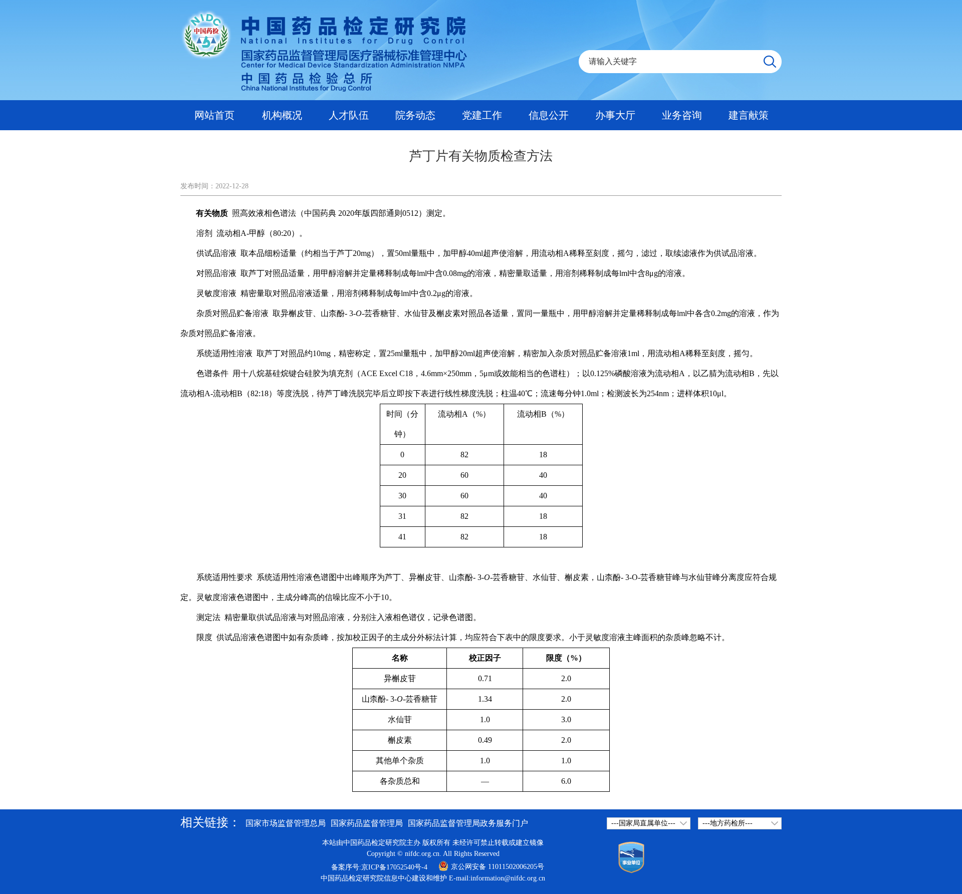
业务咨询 (682, 115)
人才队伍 (349, 115)
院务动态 (415, 115)
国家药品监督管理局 (367, 823)
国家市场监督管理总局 (286, 823)
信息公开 (549, 115)
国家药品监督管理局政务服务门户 (468, 823)
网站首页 (214, 115)
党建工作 (482, 115)
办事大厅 (615, 115)
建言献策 (749, 115)
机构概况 (282, 115)
